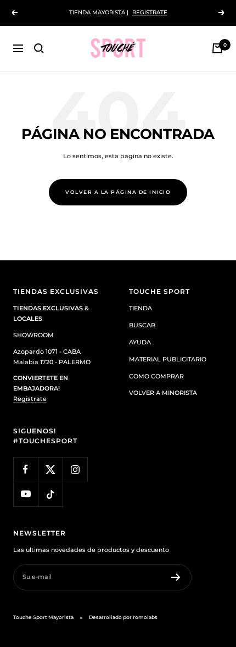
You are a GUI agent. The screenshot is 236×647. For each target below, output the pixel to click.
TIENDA (140, 308)
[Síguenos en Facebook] (25, 469)
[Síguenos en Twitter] (50, 469)
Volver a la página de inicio (118, 192)
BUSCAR (142, 325)
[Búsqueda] (39, 48)
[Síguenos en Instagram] (75, 469)
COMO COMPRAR (156, 376)
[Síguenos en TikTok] (50, 494)
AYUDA (140, 342)
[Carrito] (217, 48)
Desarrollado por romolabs (123, 617)
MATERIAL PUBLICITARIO (167, 359)
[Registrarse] (176, 577)
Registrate (30, 399)
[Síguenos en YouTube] (25, 494)
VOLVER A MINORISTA (163, 393)
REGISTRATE (149, 12)
